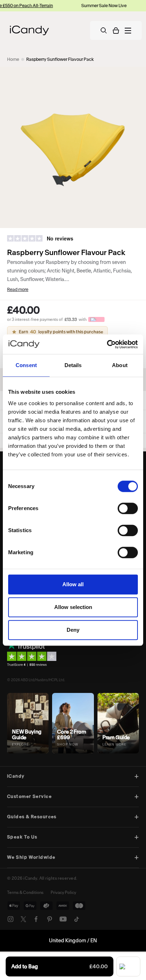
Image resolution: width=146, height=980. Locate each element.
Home (13, 59)
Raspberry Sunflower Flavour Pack (60, 59)
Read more (17, 289)
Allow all (73, 584)
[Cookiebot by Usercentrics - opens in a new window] (107, 344)
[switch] (128, 508)
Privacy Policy (63, 892)
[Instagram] (10, 919)
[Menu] (128, 30)
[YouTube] (63, 919)
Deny (73, 630)
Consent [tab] (26, 365)
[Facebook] (36, 919)
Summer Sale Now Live (95, 5)
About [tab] (120, 365)
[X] (23, 919)
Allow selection (73, 607)
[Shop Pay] (128, 966)
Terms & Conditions (25, 892)
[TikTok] (76, 919)
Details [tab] (73, 365)
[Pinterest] (49, 919)
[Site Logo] (29, 30)
